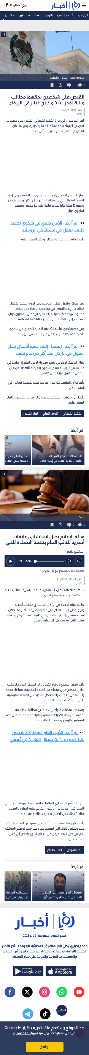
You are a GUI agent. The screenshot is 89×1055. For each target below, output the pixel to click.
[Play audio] (10, 561)
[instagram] (44, 992)
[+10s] (79, 561)
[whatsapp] (61, 992)
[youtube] (79, 992)
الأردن (48, 15)
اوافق (44, 1047)
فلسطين (24, 15)
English (15, 5)
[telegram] (27, 1013)
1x (20, 561)
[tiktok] (45, 1013)
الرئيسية (83, 15)
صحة (37, 15)
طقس (9, 15)
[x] (27, 992)
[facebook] (10, 992)
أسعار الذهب (65, 15)
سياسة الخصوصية (24, 1033)
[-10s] (69, 561)
